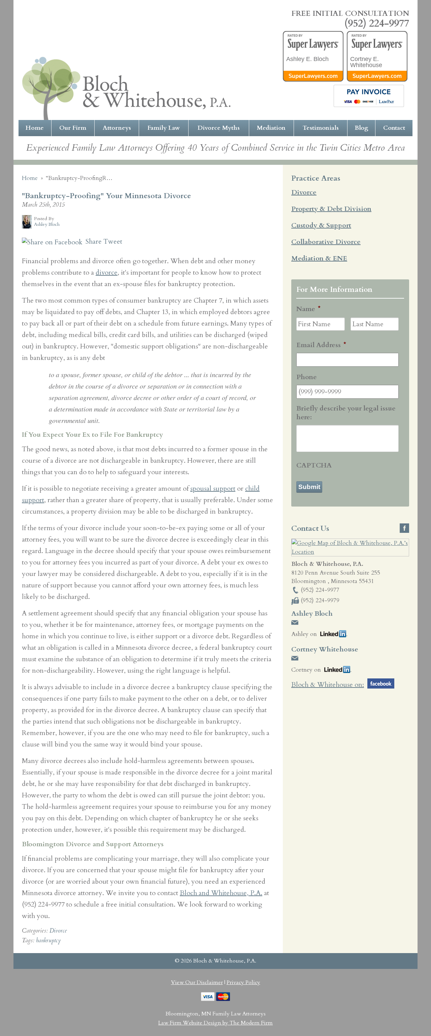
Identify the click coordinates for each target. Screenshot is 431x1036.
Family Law (163, 128)
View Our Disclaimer (197, 982)
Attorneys (117, 128)
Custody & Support (321, 225)
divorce (107, 272)
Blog (361, 128)
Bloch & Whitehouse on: (327, 684)
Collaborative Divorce (326, 241)
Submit (309, 486)
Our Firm (72, 128)
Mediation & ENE (319, 258)
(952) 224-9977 (376, 23)
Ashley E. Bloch (307, 59)
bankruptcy (48, 940)
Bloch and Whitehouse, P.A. (221, 892)
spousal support (212, 488)
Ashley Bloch (312, 613)
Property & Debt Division (331, 208)
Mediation (271, 128)
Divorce (58, 931)
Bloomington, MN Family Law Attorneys (215, 1013)
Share (93, 241)
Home (35, 128)
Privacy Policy (243, 982)
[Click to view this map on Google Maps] (350, 552)
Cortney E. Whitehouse (366, 62)
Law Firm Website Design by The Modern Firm (215, 1023)
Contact (394, 128)
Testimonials (321, 128)
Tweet (112, 241)
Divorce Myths (219, 128)
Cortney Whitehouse (324, 649)
